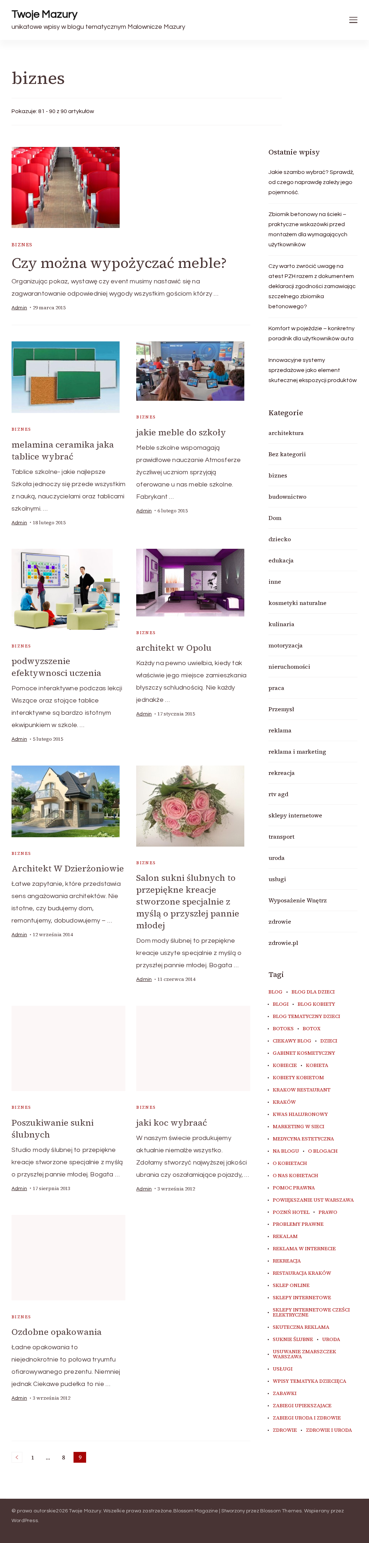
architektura (286, 433)
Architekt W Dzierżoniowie (68, 868)
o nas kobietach (295, 1175)
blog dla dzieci (313, 992)
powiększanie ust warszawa (313, 1200)
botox (311, 1028)
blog (275, 992)
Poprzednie (17, 1457)
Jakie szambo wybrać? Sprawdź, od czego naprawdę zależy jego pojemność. (311, 182)
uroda (276, 858)
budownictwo (287, 497)
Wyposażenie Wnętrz (297, 900)
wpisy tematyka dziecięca (309, 1381)
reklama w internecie (304, 1248)
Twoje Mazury (44, 14)
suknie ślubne (293, 1339)
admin (19, 307)
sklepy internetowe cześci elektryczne (311, 1312)
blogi (281, 1004)
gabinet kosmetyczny (304, 1053)
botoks (283, 1028)
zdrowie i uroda (329, 1430)
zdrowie (279, 921)
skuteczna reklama (301, 1327)
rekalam (285, 1236)
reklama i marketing (297, 751)
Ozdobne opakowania (57, 1332)
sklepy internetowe (295, 815)
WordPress (25, 1520)
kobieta (317, 1065)
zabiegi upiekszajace (302, 1405)
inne (274, 582)
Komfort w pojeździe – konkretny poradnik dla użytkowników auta (311, 333)
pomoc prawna (294, 1187)
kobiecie (285, 1065)
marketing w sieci (298, 1126)
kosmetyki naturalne (297, 603)
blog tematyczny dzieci (306, 1016)
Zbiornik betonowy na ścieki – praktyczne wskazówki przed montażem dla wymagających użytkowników (307, 229)
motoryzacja (285, 645)
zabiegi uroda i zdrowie (307, 1418)
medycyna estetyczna (303, 1138)
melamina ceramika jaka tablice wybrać (63, 450)
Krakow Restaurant (301, 1090)
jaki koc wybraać (171, 1123)
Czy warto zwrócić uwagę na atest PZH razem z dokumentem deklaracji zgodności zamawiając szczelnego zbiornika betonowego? (312, 286)
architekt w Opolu (174, 648)
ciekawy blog (292, 1041)
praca (276, 688)
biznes (22, 245)
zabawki (285, 1393)
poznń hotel (291, 1212)
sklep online (291, 1285)
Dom (274, 518)
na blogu (286, 1151)
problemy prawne (298, 1224)
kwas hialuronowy (300, 1114)
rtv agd (278, 794)
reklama (280, 730)
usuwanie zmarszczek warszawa (304, 1354)
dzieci (328, 1041)
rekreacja (281, 773)
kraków (284, 1102)
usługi (277, 879)
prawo (328, 1212)
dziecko (279, 539)
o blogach (323, 1151)
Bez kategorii (287, 454)
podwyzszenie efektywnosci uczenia (56, 667)
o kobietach (290, 1163)
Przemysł (281, 709)
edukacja (281, 560)
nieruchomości (289, 666)
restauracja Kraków (302, 1273)
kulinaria (281, 624)
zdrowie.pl (283, 943)
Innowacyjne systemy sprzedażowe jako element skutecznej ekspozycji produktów (312, 370)
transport (281, 836)
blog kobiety (316, 1004)
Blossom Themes (281, 1510)
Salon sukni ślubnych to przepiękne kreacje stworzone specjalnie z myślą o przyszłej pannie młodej (187, 901)
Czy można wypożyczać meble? (119, 263)
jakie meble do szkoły (181, 432)
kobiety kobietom (298, 1077)
